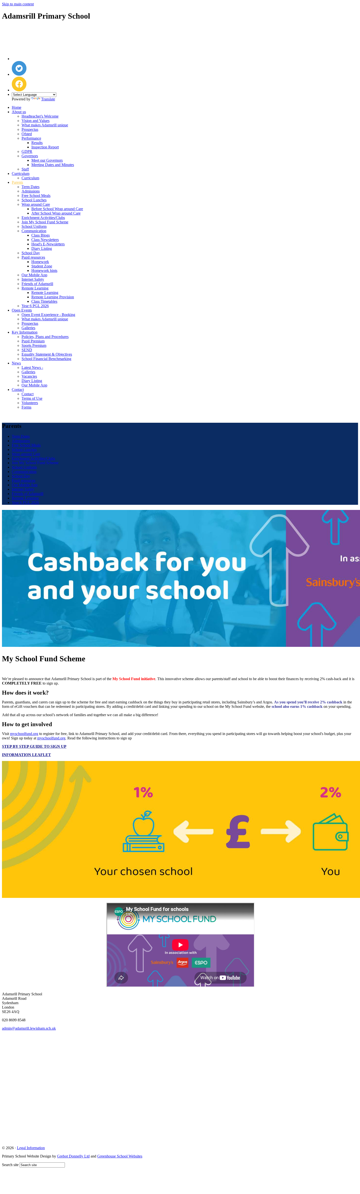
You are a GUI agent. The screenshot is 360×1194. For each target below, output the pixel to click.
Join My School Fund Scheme (45, 222)
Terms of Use (32, 398)
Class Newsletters (45, 240)
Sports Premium (34, 345)
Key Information (24, 332)
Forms (26, 407)
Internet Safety (33, 279)
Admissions (31, 191)
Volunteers (30, 403)
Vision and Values (35, 121)
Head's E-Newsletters (48, 244)
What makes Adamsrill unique (45, 125)
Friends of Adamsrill (37, 284)
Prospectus (30, 129)
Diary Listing (41, 248)
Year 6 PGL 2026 (35, 306)
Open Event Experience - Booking (48, 315)
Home (16, 107)
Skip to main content (18, 4)
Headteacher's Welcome (40, 116)
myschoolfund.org (51, 738)
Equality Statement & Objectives (47, 354)
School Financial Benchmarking (46, 359)
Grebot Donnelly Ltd (73, 1156)
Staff (25, 169)
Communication (34, 231)
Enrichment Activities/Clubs (43, 218)
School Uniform (34, 226)
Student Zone (41, 266)
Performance (31, 138)
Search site (10, 1165)
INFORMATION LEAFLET (26, 755)
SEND (27, 350)
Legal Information (31, 1148)
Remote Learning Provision (52, 297)
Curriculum (20, 173)
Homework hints (44, 270)
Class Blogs (40, 235)
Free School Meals (36, 195)
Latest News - (32, 367)
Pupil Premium (33, 341)
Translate (48, 99)
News (16, 363)
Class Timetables (44, 301)
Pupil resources (33, 257)
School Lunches (34, 200)
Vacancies (29, 376)
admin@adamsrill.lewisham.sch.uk (29, 1028)
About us (19, 112)
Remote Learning (35, 288)
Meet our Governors (47, 160)
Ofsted (27, 134)
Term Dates (30, 187)
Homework (40, 262)
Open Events (22, 310)
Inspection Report (45, 147)
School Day (31, 253)
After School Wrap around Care (56, 213)
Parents (17, 182)
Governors (30, 156)
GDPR (27, 151)
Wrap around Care (36, 204)
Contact (18, 389)
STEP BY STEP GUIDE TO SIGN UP (34, 746)
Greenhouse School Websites (119, 1156)
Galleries (28, 328)
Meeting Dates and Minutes (52, 165)
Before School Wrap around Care (57, 209)
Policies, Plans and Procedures (45, 337)
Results (37, 143)
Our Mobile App (34, 275)
